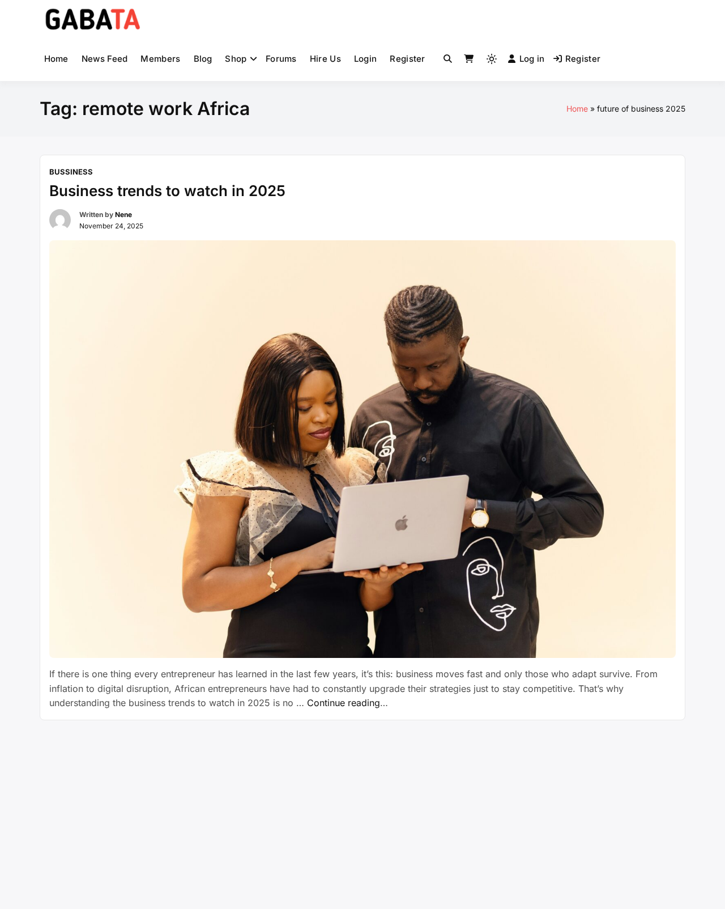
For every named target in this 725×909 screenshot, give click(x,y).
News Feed (105, 58)
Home (56, 58)
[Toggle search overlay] (447, 59)
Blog (203, 58)
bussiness (71, 171)
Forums (281, 58)
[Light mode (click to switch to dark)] (492, 59)
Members (160, 58)
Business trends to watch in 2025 (167, 190)
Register (407, 58)
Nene (123, 214)
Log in (532, 58)
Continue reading (347, 702)
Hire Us (325, 58)
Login (365, 58)
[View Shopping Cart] (469, 59)
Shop (235, 58)
